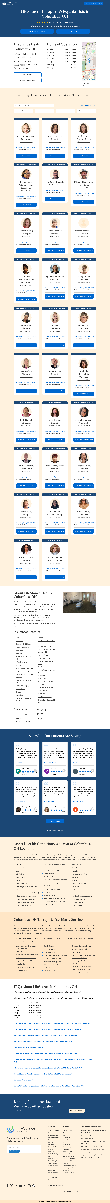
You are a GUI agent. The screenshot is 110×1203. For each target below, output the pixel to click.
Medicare (41, 638)
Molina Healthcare (44, 646)
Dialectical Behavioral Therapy (26, 967)
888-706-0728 (25, 62)
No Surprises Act (52, 1191)
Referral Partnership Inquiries (84, 1189)
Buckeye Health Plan (23, 644)
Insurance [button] (65, 111)
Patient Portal (27, 74)
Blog (64, 1135)
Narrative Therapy (50, 970)
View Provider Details (26, 142)
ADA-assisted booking (69, 1156)
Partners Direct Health (45, 679)
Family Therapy (49, 946)
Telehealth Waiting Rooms (27, 80)
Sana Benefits (42, 691)
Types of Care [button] (23, 111)
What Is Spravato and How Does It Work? (92, 1146)
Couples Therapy (22, 964)
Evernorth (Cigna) (22, 686)
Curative (19, 665)
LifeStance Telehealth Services (82, 973)
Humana (19, 692)
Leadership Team (53, 1189)
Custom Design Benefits (24, 668)
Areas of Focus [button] (44, 111)
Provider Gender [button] (87, 111)
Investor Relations (66, 1189)
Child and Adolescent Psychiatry (27, 955)
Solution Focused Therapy (81, 970)
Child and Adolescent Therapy (26, 958)
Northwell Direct (43, 655)
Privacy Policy (67, 1144)
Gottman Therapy (50, 949)
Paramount (42, 676)
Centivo (19, 653)
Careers (78, 1191)
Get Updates (14, 1151)
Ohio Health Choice (44, 658)
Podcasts (65, 1133)
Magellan (19, 695)
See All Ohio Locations (76, 1110)
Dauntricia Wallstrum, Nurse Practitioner (26, 280)
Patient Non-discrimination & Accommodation (67, 1152)
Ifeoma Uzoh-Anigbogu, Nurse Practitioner (26, 185)
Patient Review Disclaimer (55, 830)
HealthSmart (20, 689)
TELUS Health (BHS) (45, 697)
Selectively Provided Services (81, 966)
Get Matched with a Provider (93, 3)
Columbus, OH (20, 147)
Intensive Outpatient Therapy (54, 958)
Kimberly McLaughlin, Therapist (83, 374)
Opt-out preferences (68, 1172)
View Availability (26, 156)
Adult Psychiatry (21, 952)
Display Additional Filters (88, 105)
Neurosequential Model (80, 949)
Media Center (66, 1140)
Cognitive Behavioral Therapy (26, 961)
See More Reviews (55, 821)
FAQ (64, 1142)
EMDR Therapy (21, 970)
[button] (89, 60)
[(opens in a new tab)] (7, 1185)
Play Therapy (76, 952)
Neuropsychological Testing (81, 946)
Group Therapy (49, 952)
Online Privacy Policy (68, 1147)
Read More (74, 26)
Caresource (20, 650)
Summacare (42, 694)
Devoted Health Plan (23, 671)
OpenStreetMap (91, 79)
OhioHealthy (42, 667)
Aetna (18, 638)
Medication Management (52, 962)
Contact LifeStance (67, 1191)
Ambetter (19, 641)
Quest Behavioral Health (46, 687)
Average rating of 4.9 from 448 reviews (61, 22)
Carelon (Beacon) (22, 647)
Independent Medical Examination (56, 955)
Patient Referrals (67, 1130)
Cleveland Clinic (21, 662)
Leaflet (85, 79)
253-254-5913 (31, 65)
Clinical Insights (67, 1137)
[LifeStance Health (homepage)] (9, 3)
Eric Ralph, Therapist (55, 182)
